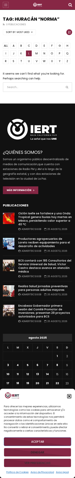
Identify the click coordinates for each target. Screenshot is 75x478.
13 (37, 374)
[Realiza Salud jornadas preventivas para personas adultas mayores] (8, 291)
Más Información (20, 190)
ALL (6, 46)
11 (18, 374)
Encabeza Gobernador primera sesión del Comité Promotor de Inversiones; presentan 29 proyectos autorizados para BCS (44, 311)
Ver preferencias (37, 463)
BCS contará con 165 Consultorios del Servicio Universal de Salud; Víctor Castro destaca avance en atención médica (44, 266)
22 (57, 383)
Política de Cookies (17, 472)
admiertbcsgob (31, 229)
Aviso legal (62, 472)
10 (8, 374)
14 (47, 374)
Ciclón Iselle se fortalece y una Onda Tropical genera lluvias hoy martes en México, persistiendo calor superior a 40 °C (45, 218)
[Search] (70, 5)
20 (37, 383)
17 (8, 383)
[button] (69, 396)
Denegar (37, 452)
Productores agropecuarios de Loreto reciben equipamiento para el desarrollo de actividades (44, 242)
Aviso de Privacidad (42, 472)
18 (17, 383)
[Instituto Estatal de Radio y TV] (37, 5)
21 (47, 383)
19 (27, 383)
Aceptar (37, 442)
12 (27, 374)
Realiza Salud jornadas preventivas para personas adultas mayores (43, 288)
